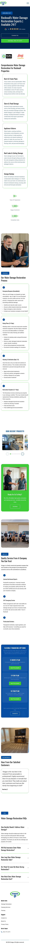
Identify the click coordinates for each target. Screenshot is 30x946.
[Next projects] (22, 453)
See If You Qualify (15, 667)
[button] (15, 35)
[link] (3, 3)
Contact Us (15, 713)
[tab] (10, 453)
